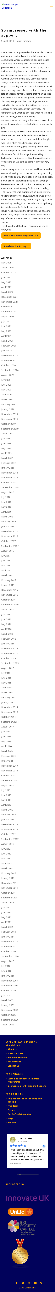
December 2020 (9, 355)
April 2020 (6, 394)
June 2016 (6, 619)
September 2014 (10, 721)
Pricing (11, 1110)
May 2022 (6, 282)
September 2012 (10, 838)
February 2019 (8, 462)
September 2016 (10, 604)
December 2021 (9, 296)
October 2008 (8, 1014)
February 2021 (8, 345)
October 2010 (8, 951)
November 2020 (9, 360)
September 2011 (10, 897)
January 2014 (8, 760)
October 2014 (8, 716)
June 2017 (6, 560)
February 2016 (8, 638)
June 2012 (6, 853)
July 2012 (6, 848)
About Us (12, 1049)
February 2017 (8, 580)
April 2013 (6, 804)
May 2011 (6, 917)
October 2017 (8, 541)
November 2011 (9, 887)
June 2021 (6, 326)
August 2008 (7, 1024)
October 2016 (8, 599)
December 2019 (9, 414)
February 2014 (8, 755)
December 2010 (9, 941)
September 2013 (10, 780)
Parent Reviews (23, 41)
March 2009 (7, 1000)
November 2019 (9, 418)
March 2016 (7, 633)
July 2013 (6, 790)
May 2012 (6, 858)
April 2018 (6, 511)
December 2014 (9, 707)
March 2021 (7, 340)
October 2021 (8, 306)
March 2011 (7, 926)
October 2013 (8, 775)
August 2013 (7, 785)
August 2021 (7, 316)
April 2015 (6, 687)
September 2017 (10, 545)
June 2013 (6, 794)
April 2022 (6, 287)
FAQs (10, 1118)
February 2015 (8, 697)
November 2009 (9, 985)
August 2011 (7, 902)
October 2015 (8, 658)
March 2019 (7, 457)
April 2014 (6, 746)
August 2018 (7, 492)
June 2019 (6, 443)
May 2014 (6, 741)
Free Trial (13, 1105)
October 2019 (8, 423)
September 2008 (10, 1019)
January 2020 (8, 409)
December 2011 (9, 882)
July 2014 (6, 731)
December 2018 (9, 472)
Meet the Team (16, 1053)
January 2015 (8, 702)
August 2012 (7, 843)
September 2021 (10, 311)
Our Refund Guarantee (20, 1114)
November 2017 (9, 536)
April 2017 (6, 570)
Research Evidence (17, 1057)
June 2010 (6, 970)
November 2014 (9, 711)
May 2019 (6, 448)
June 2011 (6, 912)
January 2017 (8, 584)
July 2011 (6, 907)
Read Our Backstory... (16, 246)
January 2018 (8, 526)
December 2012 (9, 824)
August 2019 (7, 433)
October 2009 (8, 990)
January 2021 (8, 350)
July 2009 (6, 995)
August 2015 (7, 667)
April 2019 (6, 453)
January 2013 (8, 819)
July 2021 (6, 321)
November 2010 (9, 946)
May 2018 (6, 506)
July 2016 (6, 614)
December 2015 (9, 648)
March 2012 (7, 868)
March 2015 (7, 692)
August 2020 (7, 374)
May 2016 (6, 624)
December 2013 (9, 765)
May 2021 (6, 330)
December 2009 (9, 980)
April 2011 (6, 921)
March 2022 (7, 291)
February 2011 (8, 931)
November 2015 (9, 653)
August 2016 (7, 609)
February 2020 (8, 404)
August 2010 (7, 961)
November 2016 (9, 594)
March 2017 (7, 575)
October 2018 (8, 482)
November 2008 (9, 1009)
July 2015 (6, 672)
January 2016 (8, 643)
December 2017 (9, 531)
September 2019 (10, 428)
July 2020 (6, 379)
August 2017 (7, 550)
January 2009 (8, 1005)
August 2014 (7, 726)
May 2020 (6, 389)
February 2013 (8, 814)
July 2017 (6, 555)
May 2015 (6, 682)
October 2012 (8, 834)
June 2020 (6, 384)
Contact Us (13, 1065)
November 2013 (9, 770)
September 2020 (10, 370)
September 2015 (10, 663)
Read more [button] (15, 1163)
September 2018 (10, 487)
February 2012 (8, 873)
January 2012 (8, 878)
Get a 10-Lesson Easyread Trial (21, 235)
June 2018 (6, 501)
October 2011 (8, 892)
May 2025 (6, 262)
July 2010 (6, 965)
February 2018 (8, 521)
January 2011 (8, 936)
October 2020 (8, 365)
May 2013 (6, 799)
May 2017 (6, 565)
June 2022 (6, 277)
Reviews (12, 1122)
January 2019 (8, 467)
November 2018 (9, 477)
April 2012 (6, 863)
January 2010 (8, 975)
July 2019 (6, 438)
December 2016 (9, 589)
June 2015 (6, 677)
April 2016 (6, 628)
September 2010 (10, 956)
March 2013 (7, 809)
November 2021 (9, 301)
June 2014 (6, 736)
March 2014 (7, 751)
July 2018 (6, 497)
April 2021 (6, 335)
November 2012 (9, 829)
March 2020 (7, 399)
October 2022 (8, 272)
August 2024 (7, 267)
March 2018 (7, 516)
